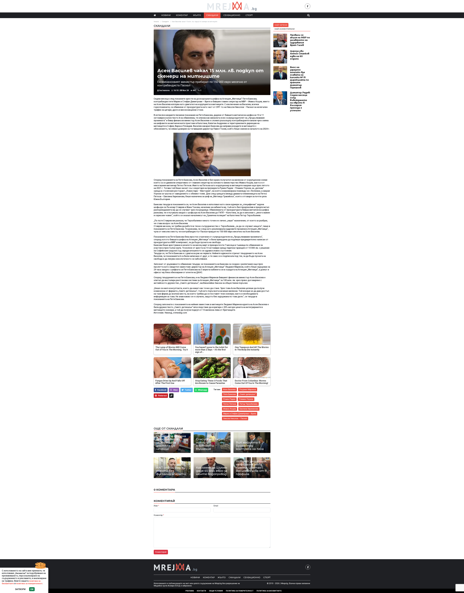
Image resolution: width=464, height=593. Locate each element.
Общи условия (216, 591)
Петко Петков (229, 404)
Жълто (197, 15)
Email (216, 506)
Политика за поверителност (240, 591)
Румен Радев (229, 399)
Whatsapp (202, 390)
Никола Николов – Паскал (235, 418)
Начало (156, 21)
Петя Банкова (229, 394)
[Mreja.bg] (175, 567)
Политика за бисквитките (269, 591)
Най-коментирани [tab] (285, 29)
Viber (175, 390)
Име (156, 506)
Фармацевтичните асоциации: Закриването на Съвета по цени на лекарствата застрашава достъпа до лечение (172, 438)
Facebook (161, 390)
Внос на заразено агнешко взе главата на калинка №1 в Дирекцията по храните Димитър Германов (299, 77)
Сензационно (231, 15)
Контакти (201, 591)
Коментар (182, 15)
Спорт (249, 15)
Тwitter (188, 390)
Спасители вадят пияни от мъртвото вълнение (210, 444)
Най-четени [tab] (281, 25)
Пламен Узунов (246, 399)
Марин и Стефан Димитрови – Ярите (239, 413)
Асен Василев (229, 389)
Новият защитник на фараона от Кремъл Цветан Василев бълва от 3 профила (251, 468)
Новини (166, 15)
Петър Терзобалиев (248, 404)
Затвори (20, 589)
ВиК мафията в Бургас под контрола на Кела (250, 446)
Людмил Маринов (247, 389)
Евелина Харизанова (248, 409)
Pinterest (162, 395)
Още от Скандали (168, 428)
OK (31, 589)
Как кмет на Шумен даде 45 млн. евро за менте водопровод (211, 471)
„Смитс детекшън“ (247, 394)
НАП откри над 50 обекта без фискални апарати (171, 471)
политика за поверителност (29, 583)
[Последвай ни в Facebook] (307, 6)
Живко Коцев (229, 409)
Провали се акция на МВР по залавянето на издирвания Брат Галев (300, 40)
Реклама (189, 591)
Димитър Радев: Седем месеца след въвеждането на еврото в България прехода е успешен (300, 101)
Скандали (212, 15)
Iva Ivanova (164, 90)
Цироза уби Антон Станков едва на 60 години (299, 55)
